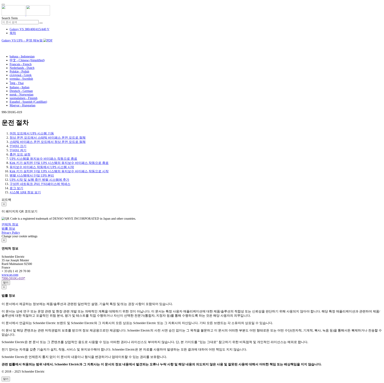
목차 (13, 33)
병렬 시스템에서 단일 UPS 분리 (32, 175)
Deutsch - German (21, 91)
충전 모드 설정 (20, 154)
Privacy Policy (11, 232)
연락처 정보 (10, 224)
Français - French (21, 64)
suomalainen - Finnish (23, 98)
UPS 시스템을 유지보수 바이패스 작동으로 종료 (43, 158)
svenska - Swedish (21, 78)
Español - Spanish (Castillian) (28, 101)
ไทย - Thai (17, 83)
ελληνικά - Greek (21, 75)
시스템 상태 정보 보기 (25, 192)
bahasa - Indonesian (22, 56)
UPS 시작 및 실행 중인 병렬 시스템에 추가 (39, 179)
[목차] (3, 45)
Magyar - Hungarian (22, 105)
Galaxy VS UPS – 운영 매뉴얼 (22, 40)
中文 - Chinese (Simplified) (27, 60)
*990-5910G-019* (13, 278)
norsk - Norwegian (21, 94)
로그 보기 (16, 188)
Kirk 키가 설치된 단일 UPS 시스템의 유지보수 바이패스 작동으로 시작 (59, 171)
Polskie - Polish (19, 71)
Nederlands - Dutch (22, 68)
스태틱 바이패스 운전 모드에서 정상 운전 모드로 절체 (48, 141)
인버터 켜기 (18, 150)
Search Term (10, 18)
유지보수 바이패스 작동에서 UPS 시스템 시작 (42, 167)
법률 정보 (8, 228)
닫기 (5, 282)
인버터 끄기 (18, 146)
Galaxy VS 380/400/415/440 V (29, 29)
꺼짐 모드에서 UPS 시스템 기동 (32, 133)
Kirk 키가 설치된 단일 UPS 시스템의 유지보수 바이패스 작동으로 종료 (59, 163)
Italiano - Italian (19, 87)
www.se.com (10, 274)
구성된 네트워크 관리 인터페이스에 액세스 (40, 184)
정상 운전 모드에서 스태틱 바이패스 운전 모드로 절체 (48, 137)
